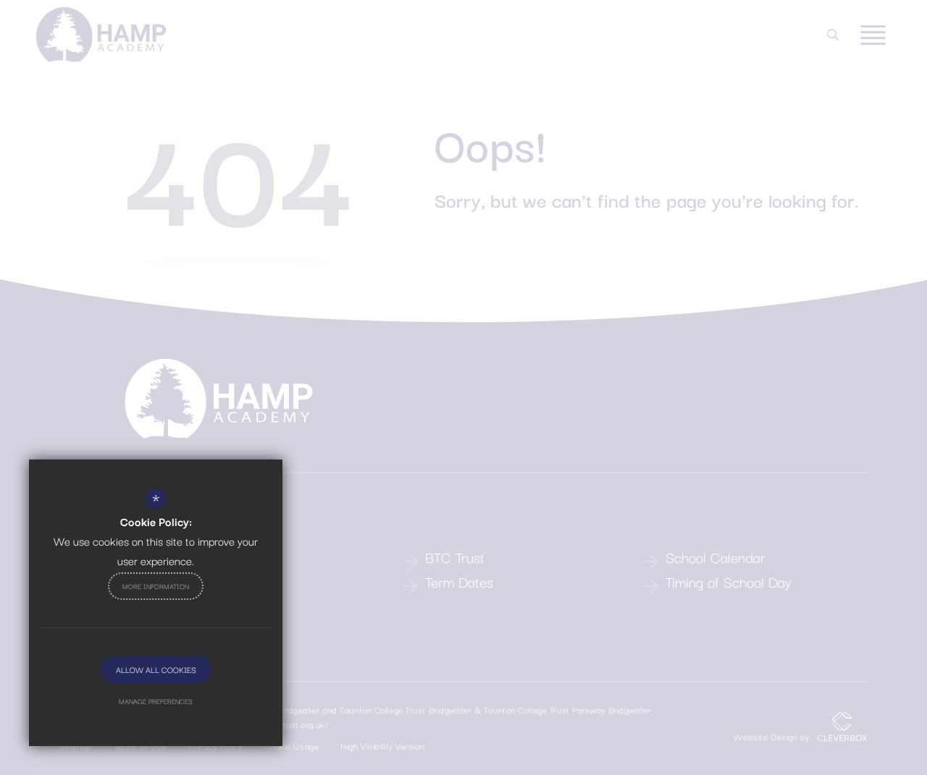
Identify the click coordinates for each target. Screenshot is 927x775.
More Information (155, 585)
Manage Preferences (156, 700)
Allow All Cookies (156, 669)
